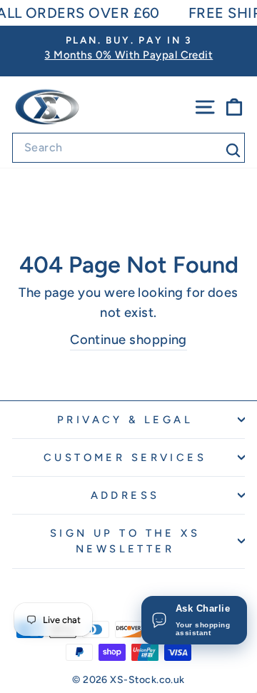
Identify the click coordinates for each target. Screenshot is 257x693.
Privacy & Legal (125, 419)
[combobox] (128, 148)
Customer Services (125, 457)
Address (125, 495)
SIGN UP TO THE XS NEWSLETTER (125, 541)
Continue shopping (128, 340)
